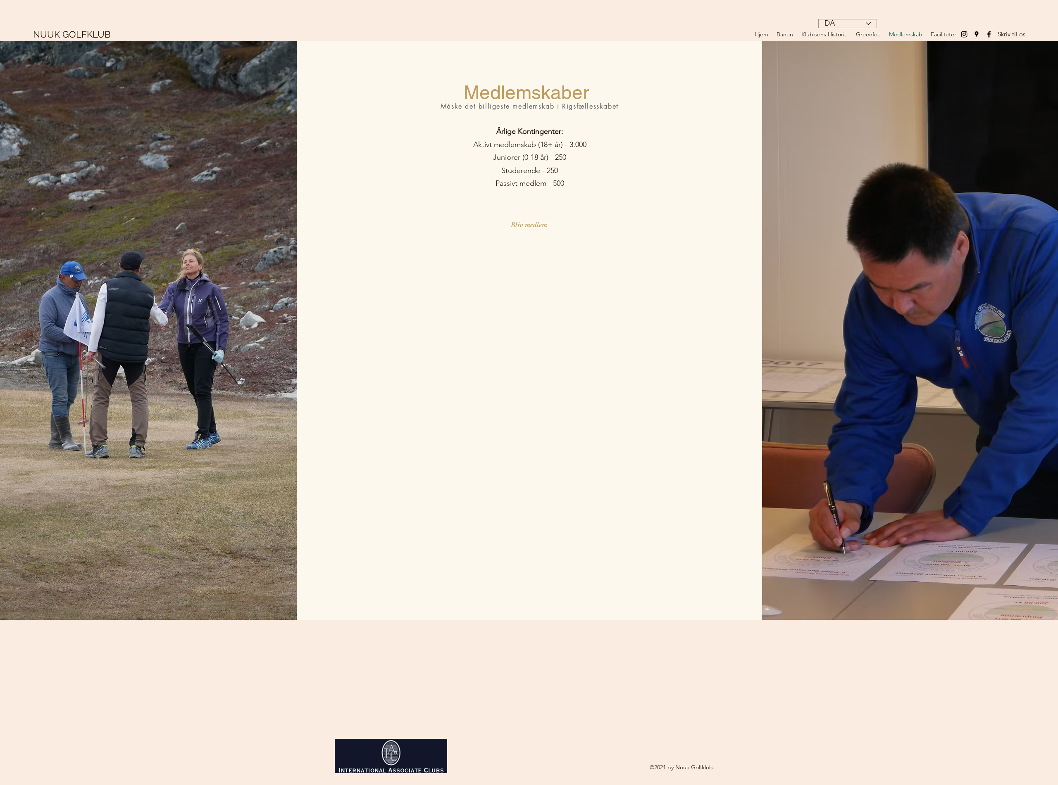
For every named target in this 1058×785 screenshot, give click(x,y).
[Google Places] (976, 34)
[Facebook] (989, 34)
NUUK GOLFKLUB (72, 34)
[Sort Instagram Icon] (964, 34)
